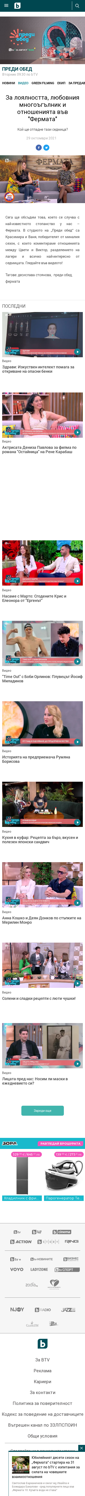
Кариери (42, 1381)
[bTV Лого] (43, 1344)
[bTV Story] (46, 1242)
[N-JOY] (17, 1310)
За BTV (42, 1359)
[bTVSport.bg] (64, 1269)
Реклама (42, 1370)
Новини (8, 83)
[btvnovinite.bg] (41, 1259)
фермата (12, 281)
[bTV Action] (18, 1242)
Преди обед (17, 69)
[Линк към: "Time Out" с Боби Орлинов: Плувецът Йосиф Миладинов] (42, 660)
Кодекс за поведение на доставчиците (42, 1414)
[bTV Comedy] (37, 1232)
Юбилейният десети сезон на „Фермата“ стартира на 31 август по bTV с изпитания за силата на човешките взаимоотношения (46, 1467)
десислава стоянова (34, 274)
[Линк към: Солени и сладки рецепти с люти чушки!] (42, 982)
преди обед (63, 274)
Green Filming (43, 83)
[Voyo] (15, 1269)
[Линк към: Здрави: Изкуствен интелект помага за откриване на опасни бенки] (42, 351)
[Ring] (70, 1242)
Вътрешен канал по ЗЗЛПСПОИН (42, 1425)
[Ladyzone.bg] (37, 1269)
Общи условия (42, 1436)
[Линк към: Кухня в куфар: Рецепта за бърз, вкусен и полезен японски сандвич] (42, 821)
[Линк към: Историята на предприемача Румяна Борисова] (42, 740)
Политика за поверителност (42, 1403)
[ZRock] (54, 1324)
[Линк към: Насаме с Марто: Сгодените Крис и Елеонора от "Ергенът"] (42, 579)
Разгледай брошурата (60, 1143)
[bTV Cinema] (62, 1232)
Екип (61, 83)
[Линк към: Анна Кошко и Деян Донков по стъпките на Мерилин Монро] (42, 901)
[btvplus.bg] (15, 1259)
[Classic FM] (32, 1324)
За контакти (42, 1392)
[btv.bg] (17, 1232)
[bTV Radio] (42, 1310)
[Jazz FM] (68, 1310)
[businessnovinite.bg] (69, 1259)
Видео (23, 83)
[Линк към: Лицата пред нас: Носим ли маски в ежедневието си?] (42, 1062)
